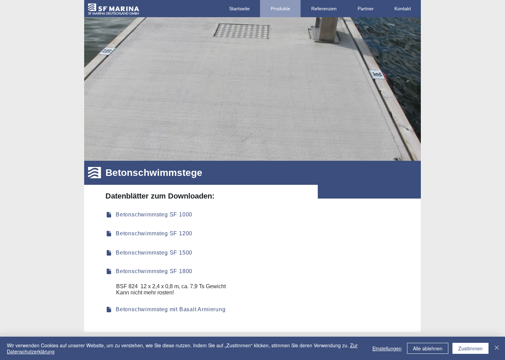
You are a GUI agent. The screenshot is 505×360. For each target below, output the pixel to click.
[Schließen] (497, 348)
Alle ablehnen (427, 348)
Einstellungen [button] (387, 348)
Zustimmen (470, 348)
